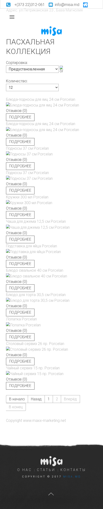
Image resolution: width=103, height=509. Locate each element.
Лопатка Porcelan (21, 319)
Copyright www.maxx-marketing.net (36, 420)
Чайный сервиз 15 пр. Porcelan (33, 368)
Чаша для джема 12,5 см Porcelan (36, 221)
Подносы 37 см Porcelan (27, 148)
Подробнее (20, 117)
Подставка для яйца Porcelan (31, 246)
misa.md (72, 476)
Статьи (46, 470)
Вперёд (70, 399)
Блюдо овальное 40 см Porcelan (34, 270)
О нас (24, 470)
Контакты (73, 470)
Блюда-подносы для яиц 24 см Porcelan (40, 99)
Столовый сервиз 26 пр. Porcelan (35, 343)
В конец (16, 407)
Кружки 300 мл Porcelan (27, 197)
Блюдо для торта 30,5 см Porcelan (36, 294)
